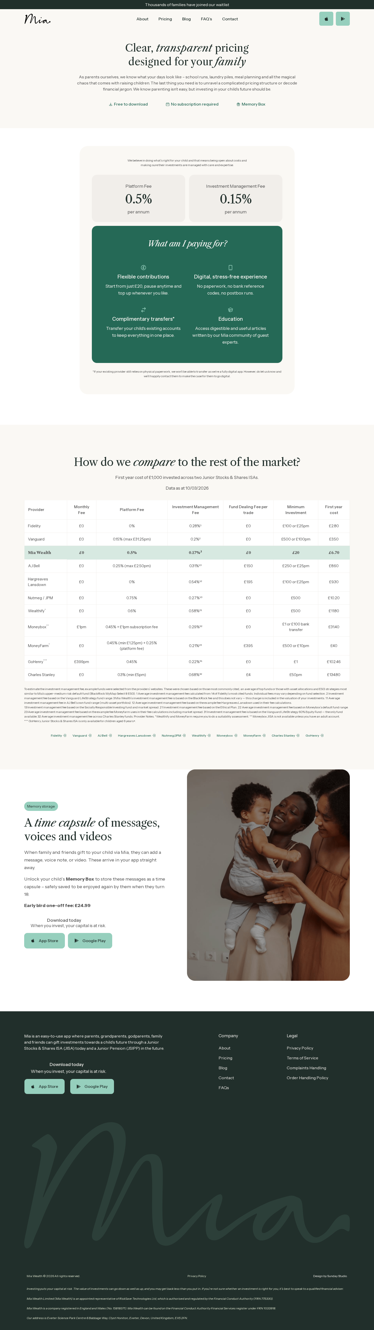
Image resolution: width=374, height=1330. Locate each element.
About (142, 18)
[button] (128, 104)
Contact (230, 18)
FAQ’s (206, 18)
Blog (186, 18)
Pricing (165, 18)
